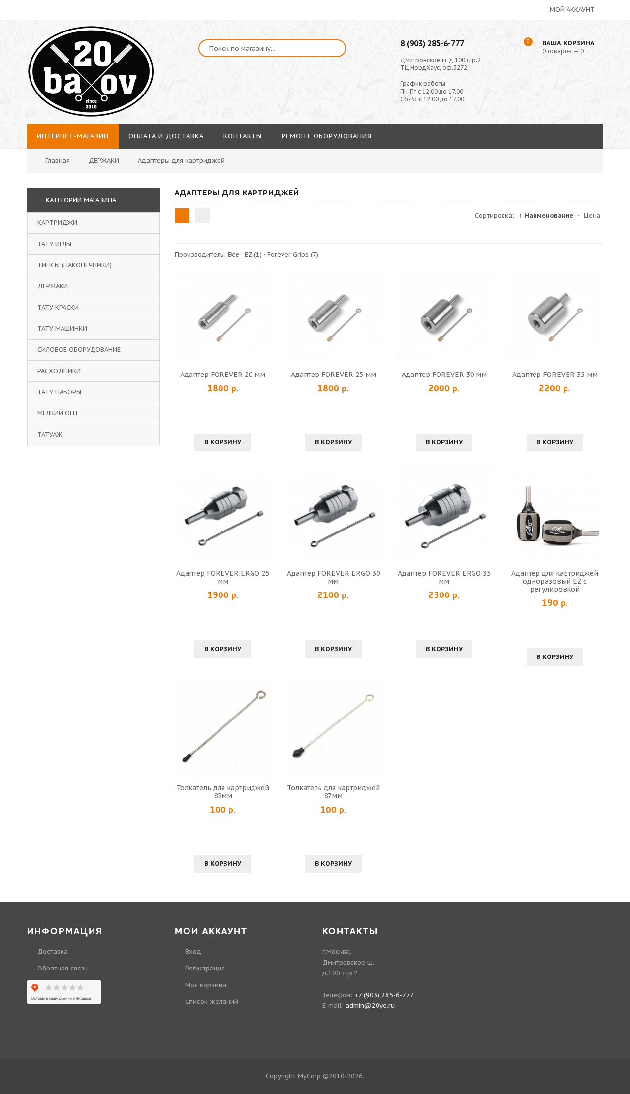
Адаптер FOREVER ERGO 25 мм (222, 577)
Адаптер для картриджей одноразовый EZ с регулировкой (554, 581)
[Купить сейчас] (183, 315)
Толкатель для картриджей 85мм (222, 791)
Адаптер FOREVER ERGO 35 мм (444, 577)
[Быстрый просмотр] (223, 315)
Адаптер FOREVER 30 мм (444, 374)
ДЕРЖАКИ (52, 286)
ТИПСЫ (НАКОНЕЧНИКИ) (74, 265)
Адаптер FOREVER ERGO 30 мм (333, 577)
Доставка (52, 951)
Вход (193, 951)
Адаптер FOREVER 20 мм (222, 374)
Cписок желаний (211, 1002)
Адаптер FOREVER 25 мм (333, 374)
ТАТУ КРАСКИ (58, 307)
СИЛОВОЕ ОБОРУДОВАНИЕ (79, 349)
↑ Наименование (546, 215)
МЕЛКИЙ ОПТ (58, 413)
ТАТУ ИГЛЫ (54, 244)
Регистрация (205, 968)
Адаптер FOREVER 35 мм (555, 374)
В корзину (222, 442)
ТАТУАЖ (49, 434)
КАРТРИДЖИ (57, 223)
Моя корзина (205, 985)
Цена (592, 215)
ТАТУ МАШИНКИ (62, 328)
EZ (253, 254)
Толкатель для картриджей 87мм (333, 791)
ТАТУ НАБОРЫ (59, 392)
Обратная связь (62, 968)
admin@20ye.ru (370, 1005)
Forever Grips (292, 254)
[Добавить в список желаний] (262, 315)
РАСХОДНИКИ (59, 371)
